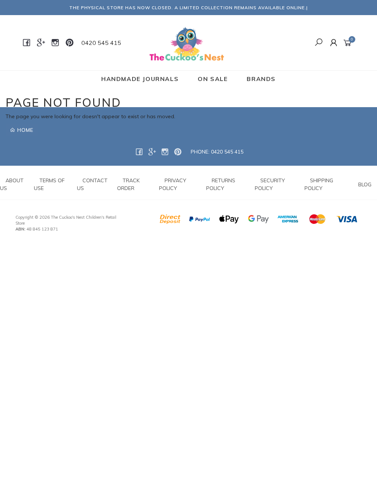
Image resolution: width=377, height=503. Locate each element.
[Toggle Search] (318, 42)
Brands (261, 78)
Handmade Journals (140, 78)
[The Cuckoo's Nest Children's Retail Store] (187, 42)
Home (24, 130)
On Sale (213, 78)
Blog (364, 184)
